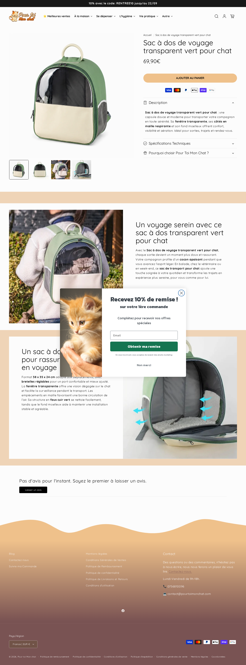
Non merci (144, 365)
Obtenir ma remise (144, 346)
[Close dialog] (181, 293)
